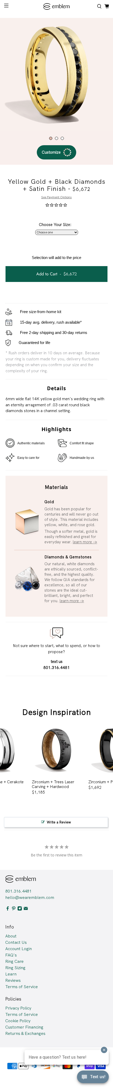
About (11, 936)
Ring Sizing (15, 967)
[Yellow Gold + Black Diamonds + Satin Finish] (56, 74)
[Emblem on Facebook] (7, 909)
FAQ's (11, 955)
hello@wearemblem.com (29, 897)
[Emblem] (56, 6)
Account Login (18, 948)
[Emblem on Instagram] (19, 909)
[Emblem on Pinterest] (13, 909)
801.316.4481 (18, 891)
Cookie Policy (17, 1021)
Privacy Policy (18, 1008)
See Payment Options (56, 197)
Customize (51, 152)
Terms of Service (21, 986)
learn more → (85, 542)
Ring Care (14, 961)
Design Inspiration (56, 712)
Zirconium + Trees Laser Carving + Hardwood (53, 784)
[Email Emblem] (25, 909)
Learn (11, 974)
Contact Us (16, 942)
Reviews (13, 980)
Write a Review (59, 822)
